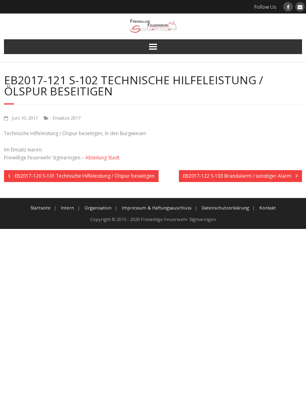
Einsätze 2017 (66, 118)
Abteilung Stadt (102, 157)
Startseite (40, 208)
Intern (67, 208)
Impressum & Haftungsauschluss (156, 208)
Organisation (98, 208)
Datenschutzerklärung (225, 208)
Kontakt (267, 208)
